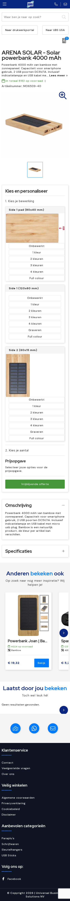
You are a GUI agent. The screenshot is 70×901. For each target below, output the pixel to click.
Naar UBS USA (55, 30)
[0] (63, 40)
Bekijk (42, 663)
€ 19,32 (14, 663)
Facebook (14, 879)
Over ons (8, 774)
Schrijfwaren (10, 844)
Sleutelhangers (12, 849)
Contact (7, 762)
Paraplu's (8, 838)
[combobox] (31, 17)
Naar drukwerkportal (19, 30)
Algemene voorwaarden (18, 797)
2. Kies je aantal (17, 450)
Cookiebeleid (11, 809)
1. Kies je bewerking (19, 201)
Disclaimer (9, 814)
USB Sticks (9, 855)
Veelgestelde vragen (16, 768)
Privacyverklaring (13, 803)
